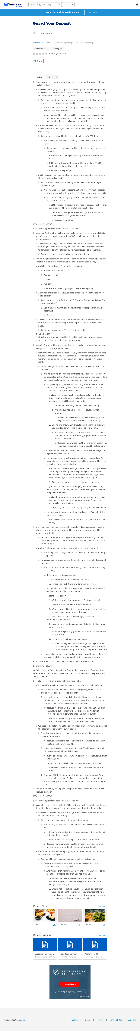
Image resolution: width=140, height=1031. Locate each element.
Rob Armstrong (41, 957)
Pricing (87, 1019)
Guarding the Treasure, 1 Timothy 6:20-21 (54, 953)
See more (102, 906)
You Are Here (38, 42)
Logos (22, 1019)
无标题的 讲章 (91, 953)
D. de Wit (63, 957)
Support (132, 1019)
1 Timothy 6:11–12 (40, 48)
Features (73, 1019)
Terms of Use (116, 1019)
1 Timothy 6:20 (57, 48)
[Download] (54, 925)
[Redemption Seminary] (70, 982)
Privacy (100, 1019)
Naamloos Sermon (68, 953)
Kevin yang (88, 957)
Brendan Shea (46, 33)
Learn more (92, 12)
